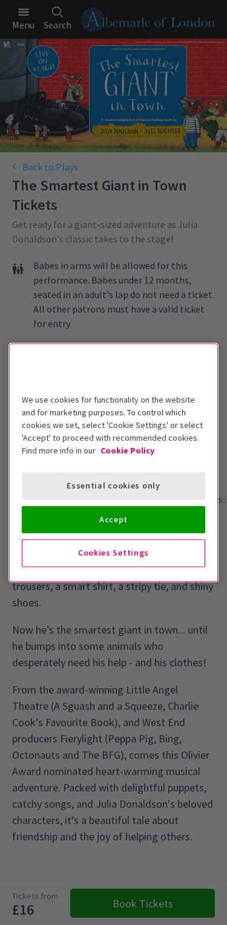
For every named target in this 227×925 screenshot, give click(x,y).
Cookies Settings (113, 552)
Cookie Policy (127, 450)
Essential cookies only (113, 485)
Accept (113, 519)
